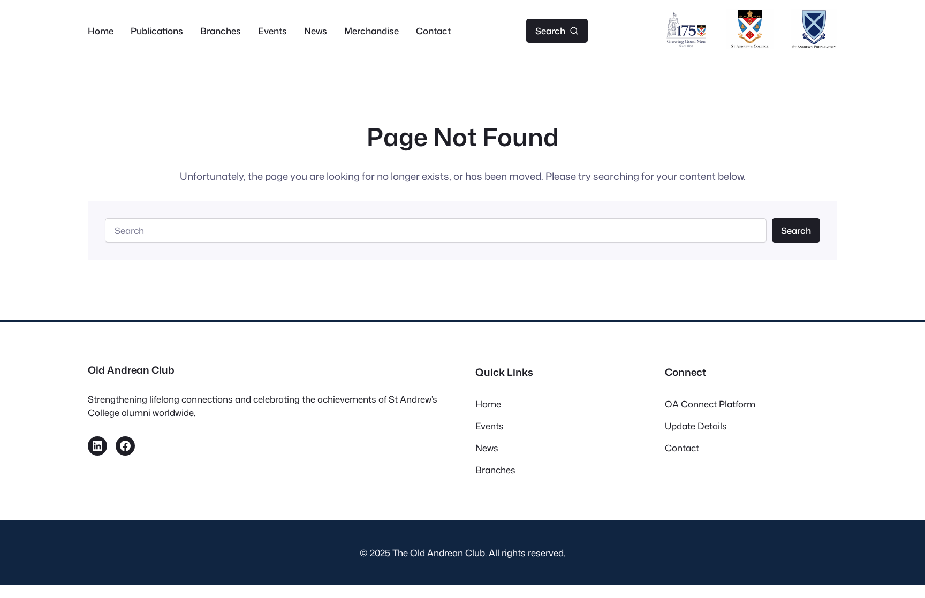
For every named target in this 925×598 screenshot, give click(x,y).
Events (489, 426)
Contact (682, 448)
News (486, 448)
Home (488, 404)
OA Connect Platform (710, 404)
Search (796, 230)
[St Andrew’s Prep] (814, 45)
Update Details (696, 426)
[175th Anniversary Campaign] (686, 45)
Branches (495, 470)
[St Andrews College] (750, 45)
